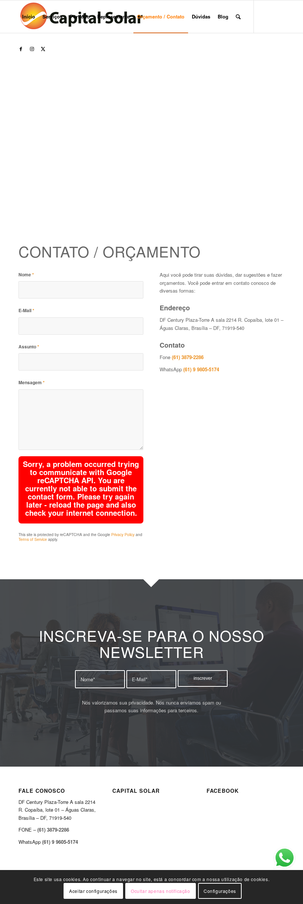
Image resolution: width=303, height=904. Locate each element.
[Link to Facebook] (20, 48)
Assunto (28, 347)
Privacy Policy (123, 534)
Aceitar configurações (93, 891)
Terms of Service (32, 539)
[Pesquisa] (238, 16)
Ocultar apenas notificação (160, 891)
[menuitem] (28, 16)
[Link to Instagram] (31, 48)
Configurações (220, 891)
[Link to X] (42, 48)
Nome (26, 275)
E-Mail (26, 310)
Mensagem (31, 382)
